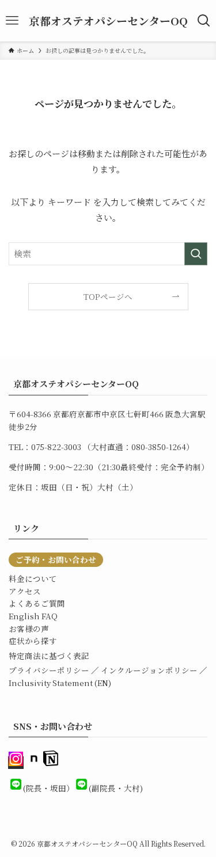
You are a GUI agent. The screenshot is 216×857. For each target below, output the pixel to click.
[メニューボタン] (12, 21)
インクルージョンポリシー (149, 670)
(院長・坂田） (48, 788)
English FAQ (33, 616)
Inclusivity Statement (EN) (60, 682)
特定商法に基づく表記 (49, 655)
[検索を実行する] (195, 253)
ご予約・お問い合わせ (56, 559)
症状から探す (33, 640)
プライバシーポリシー (49, 670)
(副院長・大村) (116, 788)
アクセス (25, 591)
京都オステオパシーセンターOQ (108, 21)
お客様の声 (29, 628)
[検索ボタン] (204, 21)
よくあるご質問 (37, 603)
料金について (33, 578)
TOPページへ (108, 296)
